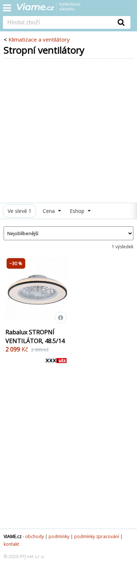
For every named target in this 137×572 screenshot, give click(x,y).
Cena (49, 210)
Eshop (78, 210)
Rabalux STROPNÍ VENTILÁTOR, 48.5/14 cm (35, 341)
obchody (34, 536)
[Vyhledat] (121, 22)
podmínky (59, 536)
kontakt (11, 544)
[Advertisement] (68, 130)
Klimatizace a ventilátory (39, 39)
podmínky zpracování (96, 536)
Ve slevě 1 (19, 210)
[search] (58, 23)
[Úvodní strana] (53, 9)
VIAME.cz (13, 536)
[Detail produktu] (61, 318)
